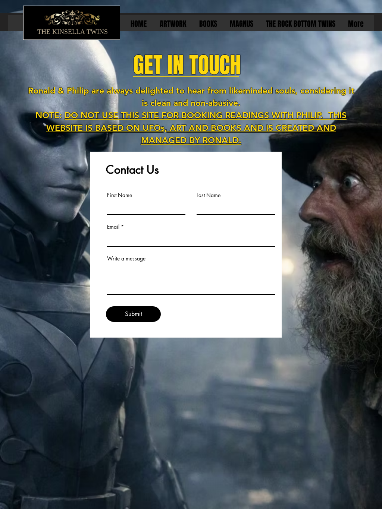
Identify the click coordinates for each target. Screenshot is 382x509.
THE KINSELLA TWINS (72, 31)
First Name (119, 195)
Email (113, 227)
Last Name (208, 195)
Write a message (126, 258)
